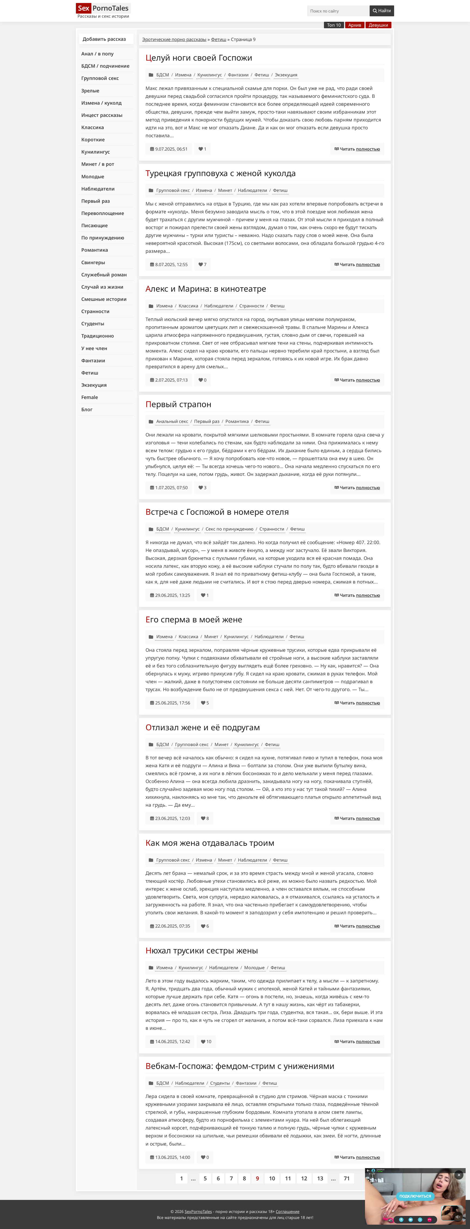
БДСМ (162, 75)
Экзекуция (94, 385)
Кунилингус (95, 151)
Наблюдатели (98, 188)
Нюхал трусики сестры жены (202, 950)
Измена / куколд (101, 102)
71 (347, 1178)
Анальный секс (172, 421)
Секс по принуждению (229, 529)
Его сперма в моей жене (194, 619)
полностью (368, 149)
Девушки (378, 25)
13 (320, 1178)
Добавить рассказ (104, 39)
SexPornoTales (198, 1211)
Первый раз (95, 201)
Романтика (94, 250)
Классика (92, 127)
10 (272, 1178)
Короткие (93, 139)
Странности (95, 311)
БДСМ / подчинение (105, 66)
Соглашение (287, 1211)
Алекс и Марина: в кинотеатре (206, 288)
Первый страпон (178, 404)
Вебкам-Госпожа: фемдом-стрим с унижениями (240, 1065)
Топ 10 (334, 25)
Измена (183, 75)
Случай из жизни (102, 286)
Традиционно (97, 335)
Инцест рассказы (101, 115)
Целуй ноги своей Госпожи (199, 57)
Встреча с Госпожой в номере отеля (217, 511)
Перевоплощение (102, 213)
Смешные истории (104, 299)
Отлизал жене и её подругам (203, 727)
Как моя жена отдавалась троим (210, 842)
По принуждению (102, 237)
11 (288, 1178)
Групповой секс (100, 78)
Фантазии (93, 360)
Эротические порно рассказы (174, 39)
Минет (225, 190)
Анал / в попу (97, 53)
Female (89, 397)
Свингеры (93, 262)
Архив (354, 25)
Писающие (94, 225)
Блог (86, 409)
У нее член (94, 348)
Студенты (92, 323)
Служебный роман (104, 274)
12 (304, 1178)
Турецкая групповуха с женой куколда (221, 173)
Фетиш (89, 372)
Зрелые (90, 90)
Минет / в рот (97, 164)
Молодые (92, 176)
